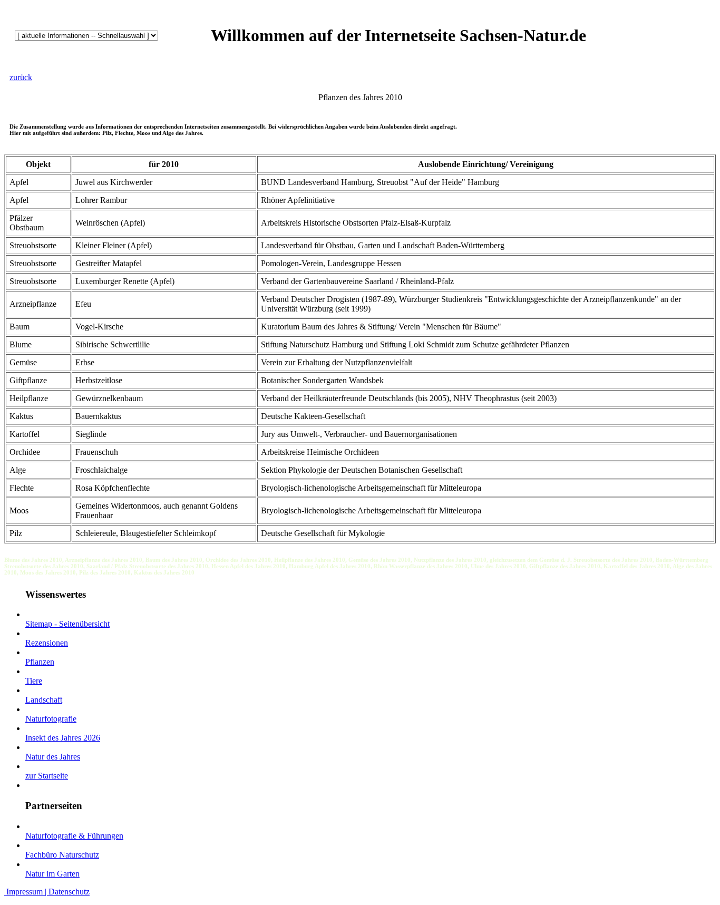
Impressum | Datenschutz (47, 891)
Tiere (33, 680)
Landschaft (43, 699)
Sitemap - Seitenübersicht (67, 623)
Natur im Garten (52, 873)
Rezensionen (46, 642)
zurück (20, 77)
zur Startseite (46, 775)
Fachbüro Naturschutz (62, 854)
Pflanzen (39, 661)
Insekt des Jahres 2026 (62, 737)
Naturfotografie (50, 718)
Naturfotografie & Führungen (74, 835)
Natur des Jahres (52, 756)
